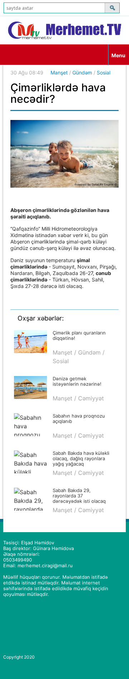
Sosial (103, 72)
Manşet (59, 72)
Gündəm (82, 72)
